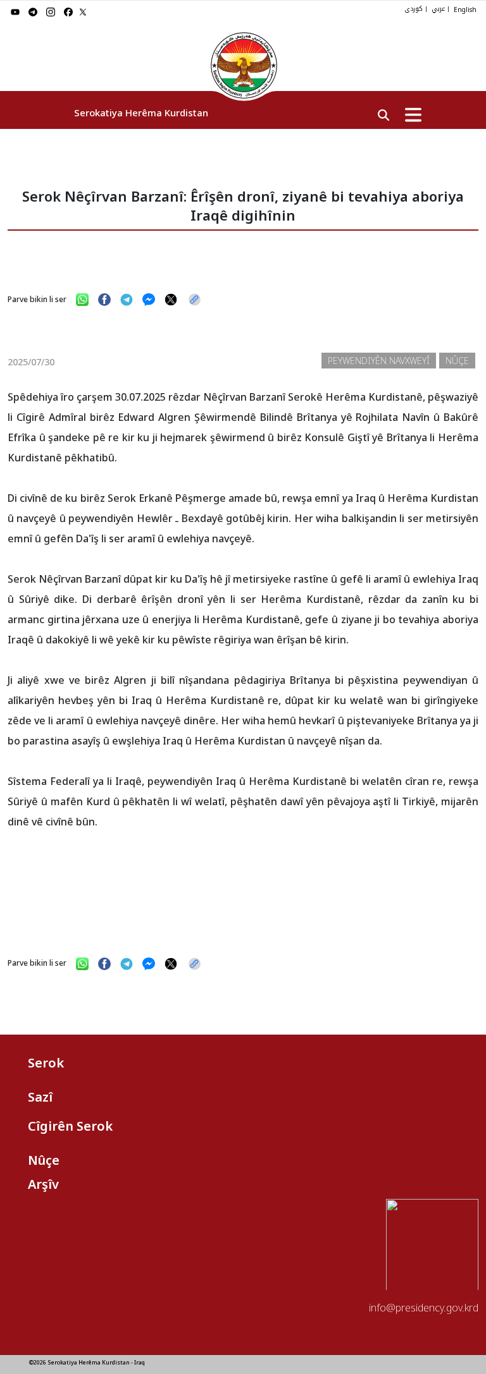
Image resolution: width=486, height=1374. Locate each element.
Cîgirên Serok (70, 1125)
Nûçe (43, 1160)
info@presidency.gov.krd (423, 1308)
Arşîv (43, 1184)
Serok (46, 1062)
